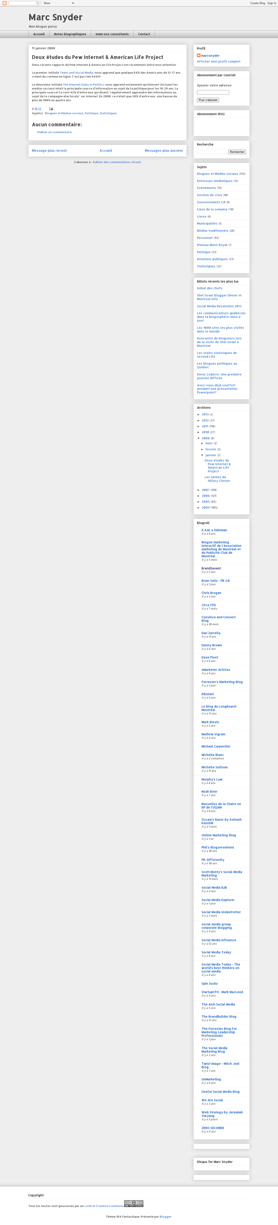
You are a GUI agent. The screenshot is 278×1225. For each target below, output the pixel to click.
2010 (206, 432)
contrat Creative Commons (104, 1206)
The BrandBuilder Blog (219, 1016)
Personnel (205, 238)
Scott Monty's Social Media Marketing (222, 873)
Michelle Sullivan (215, 767)
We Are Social (212, 1100)
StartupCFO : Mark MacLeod (222, 992)
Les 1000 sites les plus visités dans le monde (220, 329)
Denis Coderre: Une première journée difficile (219, 376)
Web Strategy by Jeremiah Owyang (222, 1114)
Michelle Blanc (213, 755)
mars (209, 443)
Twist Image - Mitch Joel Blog (221, 1065)
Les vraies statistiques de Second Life (217, 354)
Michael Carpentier (216, 746)
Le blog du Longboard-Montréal (219, 708)
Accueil (39, 34)
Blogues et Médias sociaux (64, 113)
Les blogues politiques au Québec (217, 365)
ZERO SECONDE (213, 1128)
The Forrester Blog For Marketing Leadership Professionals (219, 1032)
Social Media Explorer (218, 900)
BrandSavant (211, 568)
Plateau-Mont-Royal (212, 245)
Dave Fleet (210, 657)
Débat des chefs (209, 288)
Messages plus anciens (164, 150)
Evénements (206, 188)
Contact (144, 34)
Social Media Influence (219, 940)
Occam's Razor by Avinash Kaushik (222, 821)
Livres (202, 216)
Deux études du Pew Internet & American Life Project (218, 465)
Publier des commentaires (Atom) (117, 162)
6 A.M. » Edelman (214, 530)
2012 (206, 420)
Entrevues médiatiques (215, 181)
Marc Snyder (55, 16)
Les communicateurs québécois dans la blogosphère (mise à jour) (221, 316)
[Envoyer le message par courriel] (51, 108)
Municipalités (207, 223)
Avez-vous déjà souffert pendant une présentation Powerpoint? (217, 388)
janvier (211, 455)
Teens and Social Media (76, 72)
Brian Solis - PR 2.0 (216, 580)
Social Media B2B (214, 887)
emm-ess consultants (112, 34)
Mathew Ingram (213, 734)
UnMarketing (211, 1079)
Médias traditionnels (212, 230)
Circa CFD (209, 605)
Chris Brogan (211, 593)
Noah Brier (209, 791)
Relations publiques (212, 259)
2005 (206, 501)
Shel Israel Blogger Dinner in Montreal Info (219, 297)
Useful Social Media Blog (221, 1091)
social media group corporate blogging (217, 925)
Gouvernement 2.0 (211, 202)
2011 (205, 426)
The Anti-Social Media (218, 1004)
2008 (206, 438)
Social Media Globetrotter (221, 912)
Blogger (166, 1216)
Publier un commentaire (54, 132)
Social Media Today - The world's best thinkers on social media (221, 967)
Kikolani (208, 694)
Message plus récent (49, 150)
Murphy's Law (212, 779)
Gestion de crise (209, 195)
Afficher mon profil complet (218, 61)
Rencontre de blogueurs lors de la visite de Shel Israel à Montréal (219, 341)
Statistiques (108, 113)
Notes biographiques (70, 34)
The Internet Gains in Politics (83, 84)
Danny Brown (212, 645)
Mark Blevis (210, 722)
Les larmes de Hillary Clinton (217, 479)
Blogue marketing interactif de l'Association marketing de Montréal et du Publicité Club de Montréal (222, 549)
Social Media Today (216, 952)
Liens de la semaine (212, 209)
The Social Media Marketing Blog (214, 1049)
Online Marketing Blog (219, 835)
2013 (206, 414)
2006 (206, 496)
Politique (91, 113)
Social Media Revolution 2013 (219, 306)
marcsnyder (210, 55)
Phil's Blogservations (218, 847)
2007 (206, 490)
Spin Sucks (210, 983)
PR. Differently (213, 859)
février (211, 449)
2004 (206, 507)
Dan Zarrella (211, 633)
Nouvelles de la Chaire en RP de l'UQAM (221, 805)
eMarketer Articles (216, 669)
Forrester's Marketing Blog (222, 682)
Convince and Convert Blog (219, 618)
